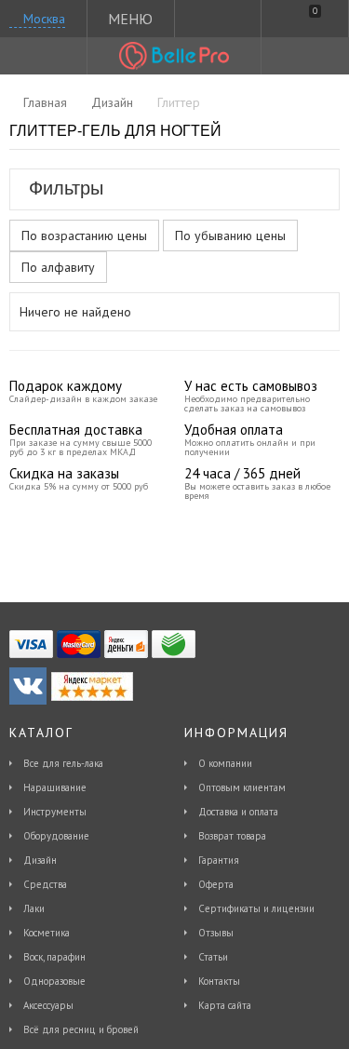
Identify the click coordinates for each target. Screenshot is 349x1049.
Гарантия (218, 860)
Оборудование (56, 835)
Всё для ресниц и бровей (81, 1029)
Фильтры (66, 188)
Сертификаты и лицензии (256, 908)
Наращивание (55, 787)
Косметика (46, 932)
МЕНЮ (130, 18)
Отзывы (216, 932)
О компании (225, 763)
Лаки (34, 908)
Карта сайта (224, 1005)
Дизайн (40, 860)
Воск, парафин (54, 956)
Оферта (216, 884)
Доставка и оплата (238, 811)
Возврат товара (232, 835)
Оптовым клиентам (242, 787)
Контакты (219, 981)
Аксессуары (48, 1005)
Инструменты (55, 811)
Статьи (213, 956)
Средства (45, 884)
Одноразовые (54, 981)
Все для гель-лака (63, 763)
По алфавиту (58, 267)
